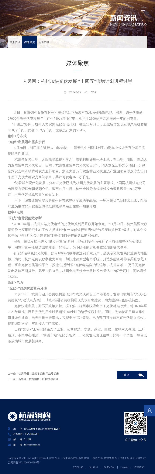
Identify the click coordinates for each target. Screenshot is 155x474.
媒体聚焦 (29, 42)
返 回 (126, 374)
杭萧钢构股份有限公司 (77, 458)
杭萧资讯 (15, 42)
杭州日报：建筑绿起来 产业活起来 (38, 373)
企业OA (93, 467)
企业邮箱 (78, 467)
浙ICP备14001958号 (131, 458)
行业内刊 (44, 42)
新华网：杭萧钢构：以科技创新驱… (39, 379)
